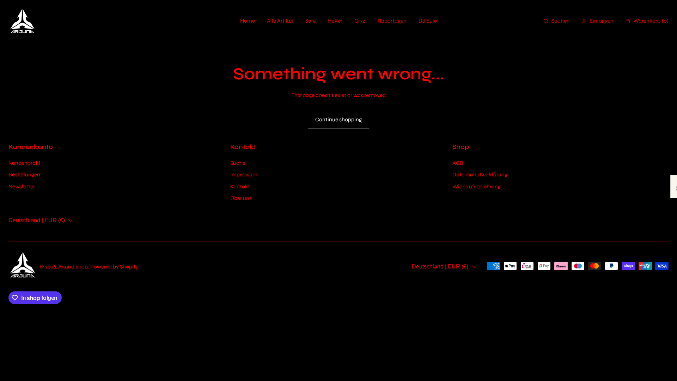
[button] (557, 21)
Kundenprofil (24, 162)
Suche (237, 162)
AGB (457, 162)
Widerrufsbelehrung (476, 186)
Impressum (243, 174)
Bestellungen (24, 174)
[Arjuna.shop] (22, 21)
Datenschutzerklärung (479, 174)
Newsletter (21, 186)
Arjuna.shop (73, 266)
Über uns (241, 198)
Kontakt (240, 186)
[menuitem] (247, 21)
